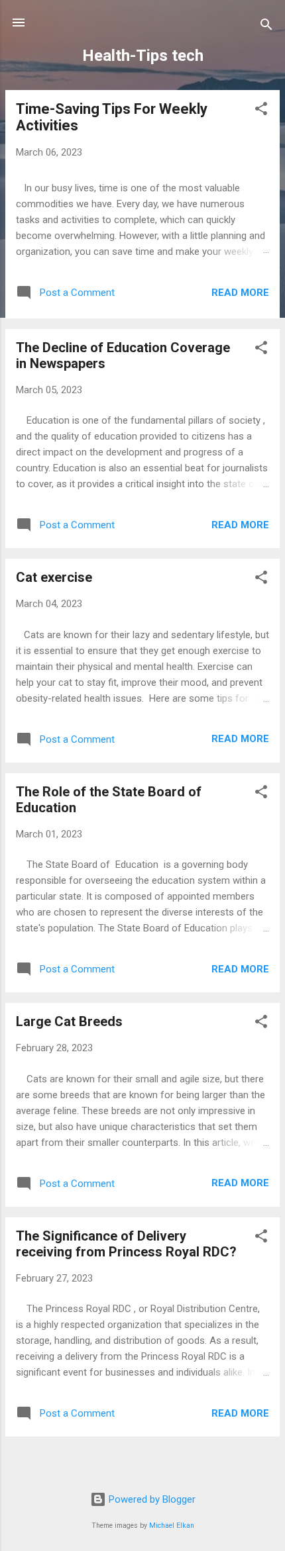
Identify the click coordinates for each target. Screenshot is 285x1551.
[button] (261, 111)
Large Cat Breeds (69, 1021)
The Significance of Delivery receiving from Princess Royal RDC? (126, 1244)
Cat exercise (54, 577)
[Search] (266, 27)
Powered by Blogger (151, 1499)
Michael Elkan (171, 1525)
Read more (240, 293)
